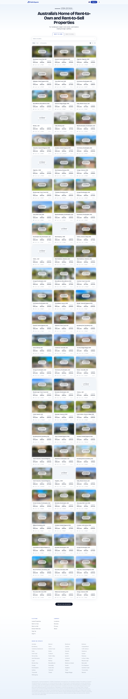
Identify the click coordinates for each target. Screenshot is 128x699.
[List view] (93, 43)
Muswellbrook (51, 663)
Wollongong (35, 674)
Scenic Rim (51, 667)
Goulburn (50, 653)
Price (34, 43)
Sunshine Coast (85, 667)
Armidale (34, 644)
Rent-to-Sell (35, 626)
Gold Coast (34, 653)
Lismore (50, 658)
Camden (67, 646)
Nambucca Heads (69, 663)
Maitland (67, 660)
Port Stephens (85, 665)
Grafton (67, 653)
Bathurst (50, 644)
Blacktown (67, 644)
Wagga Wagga (68, 672)
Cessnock (67, 648)
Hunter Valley (51, 656)
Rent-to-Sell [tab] (70, 34)
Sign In (33, 633)
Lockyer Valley (85, 658)
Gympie (83, 653)
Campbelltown (85, 646)
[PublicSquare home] (33, 2)
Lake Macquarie (36, 658)
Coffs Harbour (85, 648)
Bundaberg (34, 646)
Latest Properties (36, 621)
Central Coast (51, 648)
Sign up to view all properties (64, 604)
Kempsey (84, 656)
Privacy (56, 626)
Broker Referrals (36, 628)
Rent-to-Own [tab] (58, 34)
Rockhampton (35, 667)
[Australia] (89, 2)
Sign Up (34, 631)
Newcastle (84, 663)
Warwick (84, 672)
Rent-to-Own (35, 623)
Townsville (34, 672)
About (55, 628)
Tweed (50, 672)
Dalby (33, 651)
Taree (66, 670)
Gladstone (84, 651)
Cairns (49, 646)
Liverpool (67, 658)
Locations (56, 621)
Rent (37, 43)
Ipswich (67, 656)
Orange (33, 665)
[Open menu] (99, 2)
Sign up (94, 2)
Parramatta (51, 665)
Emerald (67, 651)
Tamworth (50, 670)
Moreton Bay (35, 663)
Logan (33, 660)
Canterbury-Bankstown (37, 648)
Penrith (67, 665)
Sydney (34, 670)
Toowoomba (85, 670)
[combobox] (64, 38)
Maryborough (85, 660)
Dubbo (50, 651)
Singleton (67, 667)
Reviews (56, 623)
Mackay (50, 660)
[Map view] (95, 43)
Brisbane (84, 644)
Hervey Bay (35, 656)
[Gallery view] (90, 43)
